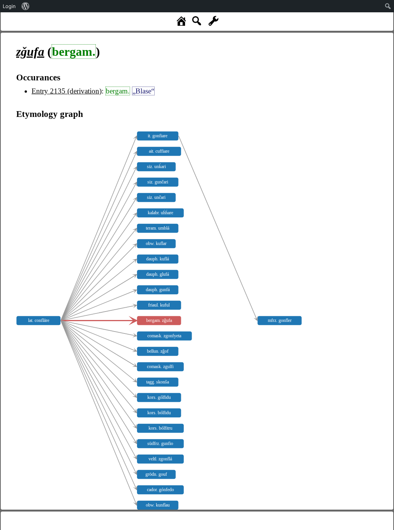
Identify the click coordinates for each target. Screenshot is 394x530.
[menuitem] (25, 6)
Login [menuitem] (9, 6)
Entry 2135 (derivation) (67, 91)
